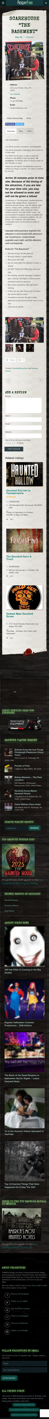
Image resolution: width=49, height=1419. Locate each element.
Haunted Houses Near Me (24, 1405)
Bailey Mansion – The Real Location (28, 778)
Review (8, 396)
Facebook (11, 124)
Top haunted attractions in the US (24, 1410)
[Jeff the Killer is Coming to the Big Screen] (25, 966)
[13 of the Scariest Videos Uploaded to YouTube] (25, 1128)
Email (8, 424)
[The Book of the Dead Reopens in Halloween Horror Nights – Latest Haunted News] (25, 1072)
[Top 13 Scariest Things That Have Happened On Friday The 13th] (25, 1180)
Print (29, 118)
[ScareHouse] (24, 330)
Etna (17, 37)
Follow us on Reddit (19, 1330)
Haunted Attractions (20, 368)
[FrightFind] (25, 3)
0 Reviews (30, 37)
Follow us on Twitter (19, 1301)
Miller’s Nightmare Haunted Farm (40, 380)
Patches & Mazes (11, 906)
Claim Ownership (15, 118)
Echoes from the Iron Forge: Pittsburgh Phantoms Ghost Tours (29, 752)
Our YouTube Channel (20, 1308)
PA (21, 37)
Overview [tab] (11, 131)
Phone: (13, 98)
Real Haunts (9, 911)
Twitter (20, 124)
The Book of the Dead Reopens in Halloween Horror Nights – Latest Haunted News (22, 1078)
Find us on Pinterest (19, 1323)
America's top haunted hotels (24, 1415)
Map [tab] (21, 131)
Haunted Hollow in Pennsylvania (18, 492)
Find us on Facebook (20, 1294)
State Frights (37, 1285)
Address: (13, 85)
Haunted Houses (11, 900)
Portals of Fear (22, 766)
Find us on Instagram (20, 1316)
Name (8, 416)
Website (8, 432)
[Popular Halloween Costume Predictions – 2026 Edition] (25, 1019)
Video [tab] (29, 131)
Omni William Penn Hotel (28, 804)
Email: (12, 105)
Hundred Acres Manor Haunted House (26, 792)
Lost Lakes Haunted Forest (8, 380)
